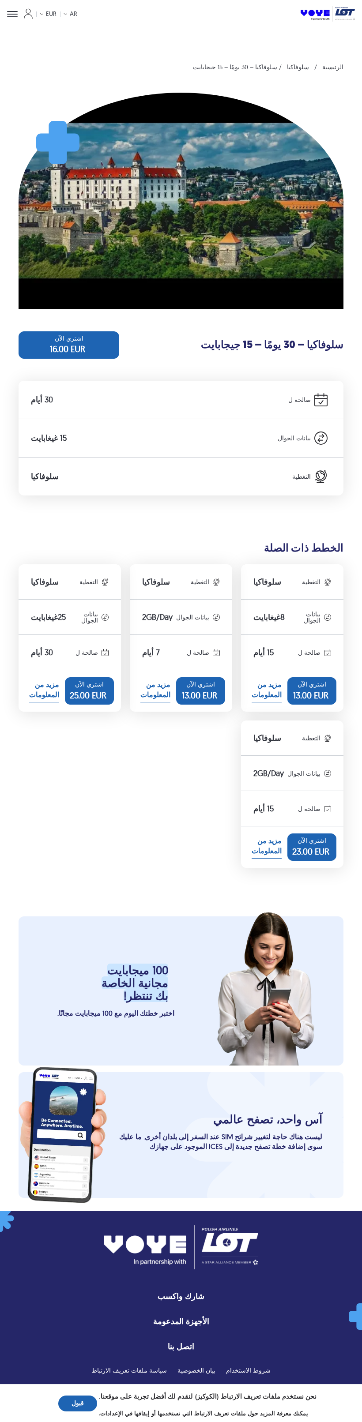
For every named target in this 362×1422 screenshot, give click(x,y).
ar (73, 14)
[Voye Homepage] (328, 14)
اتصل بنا (181, 1346)
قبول (78, 1403)
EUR (51, 14)
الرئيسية (332, 67)
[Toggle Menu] (12, 14)
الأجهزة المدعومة (181, 1321)
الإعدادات (111, 1414)
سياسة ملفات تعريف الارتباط (129, 1370)
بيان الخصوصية (196, 1370)
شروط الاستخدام (248, 1370)
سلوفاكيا (298, 67)
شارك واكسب (181, 1296)
